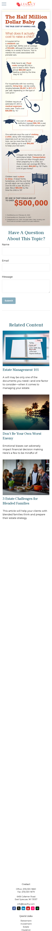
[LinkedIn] (23, 908)
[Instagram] (33, 908)
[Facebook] (14, 908)
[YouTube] (28, 908)
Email (5, 260)
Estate (26, 927)
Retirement (26, 921)
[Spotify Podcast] (37, 908)
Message (7, 276)
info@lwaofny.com (26, 904)
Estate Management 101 (21, 369)
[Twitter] (19, 908)
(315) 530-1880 (29, 889)
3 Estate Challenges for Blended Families (20, 501)
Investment (26, 924)
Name (5, 244)
